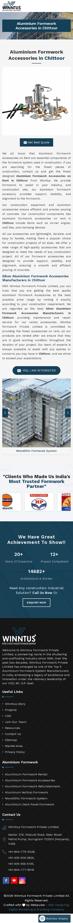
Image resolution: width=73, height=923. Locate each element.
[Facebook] (6, 880)
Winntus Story (15, 704)
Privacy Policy (15, 752)
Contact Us (13, 734)
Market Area (14, 746)
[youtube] (14, 880)
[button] (68, 413)
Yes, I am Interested (39, 370)
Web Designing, (59, 905)
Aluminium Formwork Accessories (30, 780)
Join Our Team (15, 722)
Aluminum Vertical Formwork (26, 792)
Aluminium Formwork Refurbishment (32, 786)
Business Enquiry (56, 918)
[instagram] (22, 880)
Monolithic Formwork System (26, 798)
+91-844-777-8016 (21, 870)
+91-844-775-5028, (21, 851)
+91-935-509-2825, (21, 858)
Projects (11, 710)
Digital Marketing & (22, 909)
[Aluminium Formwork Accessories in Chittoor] (36, 101)
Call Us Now (42, 593)
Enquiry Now (36, 602)
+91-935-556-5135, (21, 864)
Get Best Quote (38, 142)
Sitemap (11, 740)
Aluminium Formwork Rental (26, 774)
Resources (12, 728)
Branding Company (50, 909)
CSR (8, 716)
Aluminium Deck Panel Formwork (29, 804)
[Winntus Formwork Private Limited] (11, 6)
